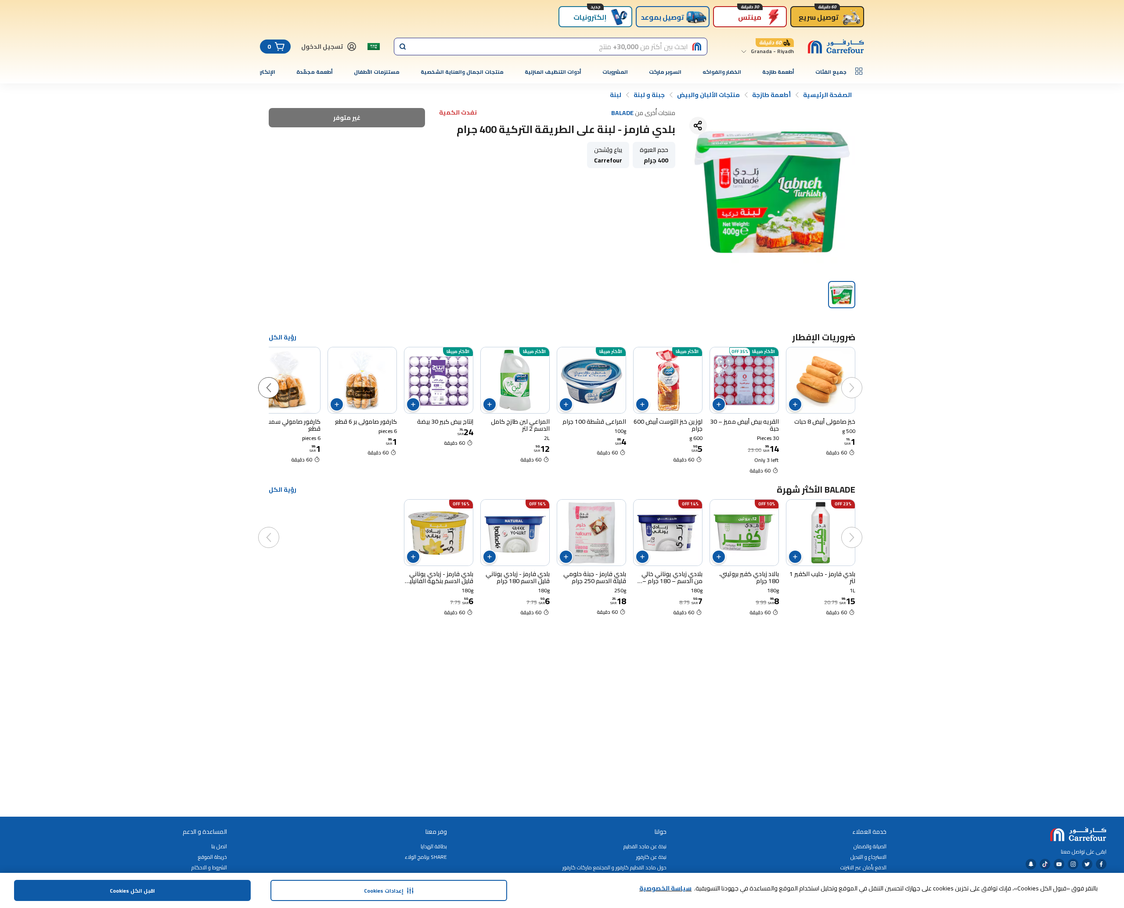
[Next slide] (277, 379)
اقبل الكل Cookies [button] (132, 891)
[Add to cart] (795, 404)
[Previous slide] (860, 379)
